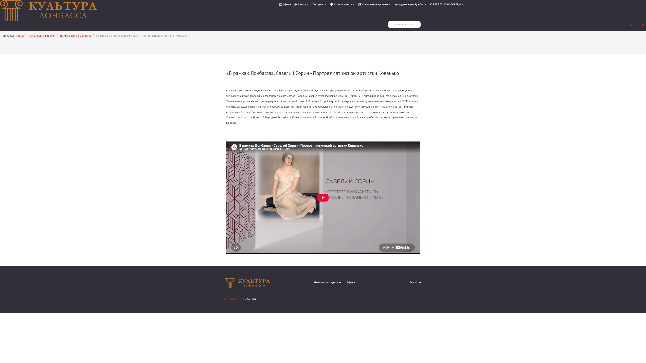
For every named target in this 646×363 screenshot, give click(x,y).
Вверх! (414, 282)
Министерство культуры (327, 282)
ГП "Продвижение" (236, 298)
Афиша (351, 282)
